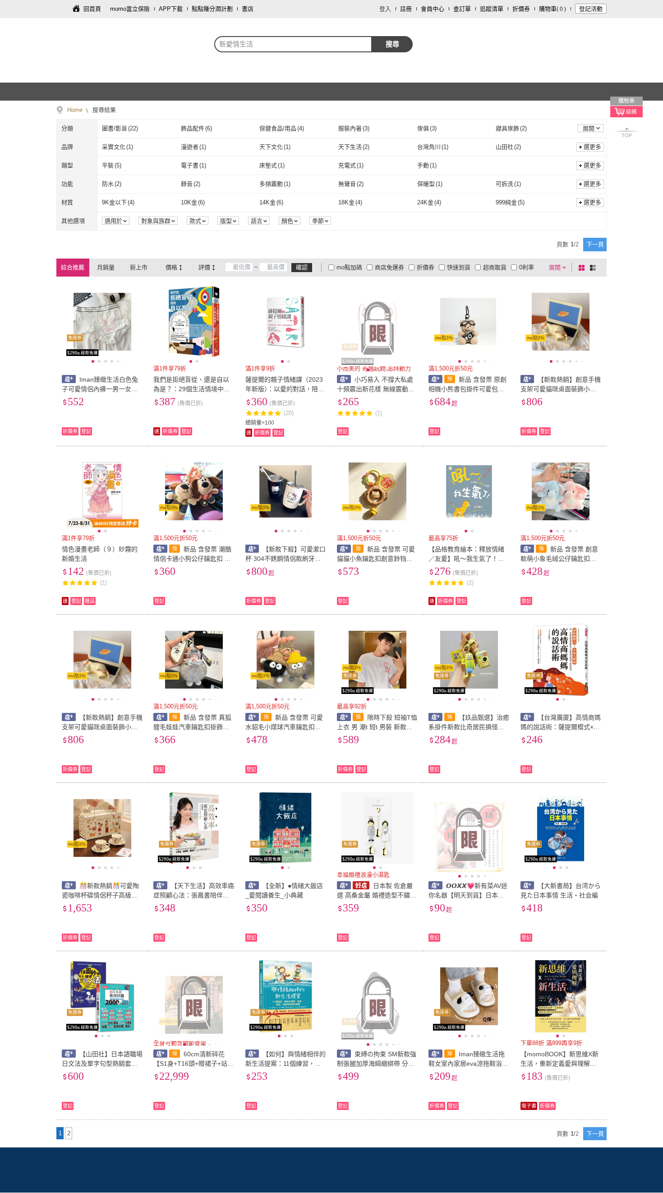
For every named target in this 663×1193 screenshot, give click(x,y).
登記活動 (591, 8)
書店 (247, 8)
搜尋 (392, 44)
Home (75, 109)
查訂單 (462, 8)
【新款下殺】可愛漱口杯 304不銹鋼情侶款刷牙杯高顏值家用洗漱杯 (285, 559)
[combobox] (293, 44)
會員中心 (432, 8)
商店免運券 (389, 267)
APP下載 (171, 8)
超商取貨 (494, 267)
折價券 (521, 8)
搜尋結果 (103, 109)
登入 (385, 8)
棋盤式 (583, 267)
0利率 (526, 267)
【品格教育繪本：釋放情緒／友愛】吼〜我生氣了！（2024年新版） (468, 559)
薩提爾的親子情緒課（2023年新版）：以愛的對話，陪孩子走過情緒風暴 (284, 389)
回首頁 (92, 8)
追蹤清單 (491, 8)
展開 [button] (588, 128)
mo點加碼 (349, 267)
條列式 (594, 267)
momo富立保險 (130, 8)
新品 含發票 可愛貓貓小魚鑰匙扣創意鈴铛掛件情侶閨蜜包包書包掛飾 (376, 559)
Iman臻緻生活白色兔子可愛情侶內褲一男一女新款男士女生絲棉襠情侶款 (100, 389)
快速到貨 (458, 267)
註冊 (406, 8)
